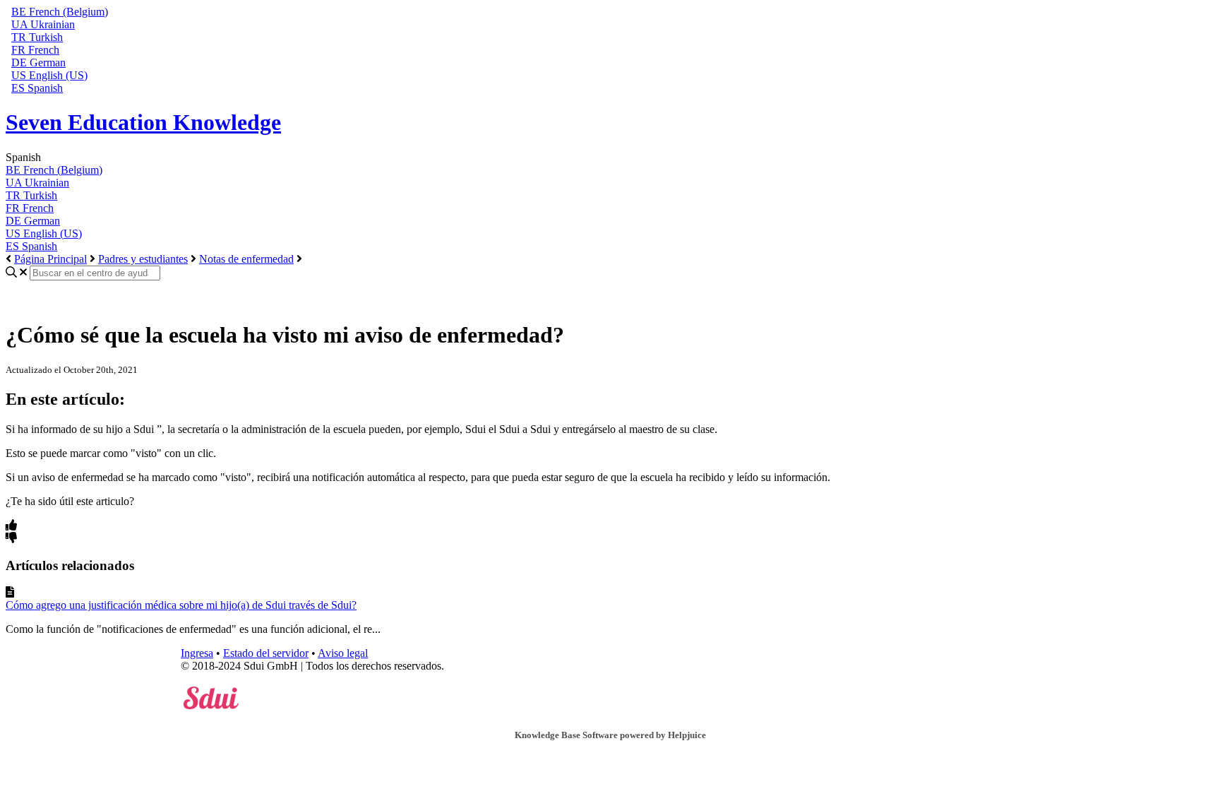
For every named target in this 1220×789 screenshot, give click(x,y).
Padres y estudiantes (143, 259)
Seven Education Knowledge (143, 122)
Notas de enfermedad (246, 259)
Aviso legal (343, 653)
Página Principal (50, 259)
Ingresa (197, 653)
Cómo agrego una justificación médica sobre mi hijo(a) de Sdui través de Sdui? (181, 605)
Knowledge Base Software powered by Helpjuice (610, 735)
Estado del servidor (266, 653)
